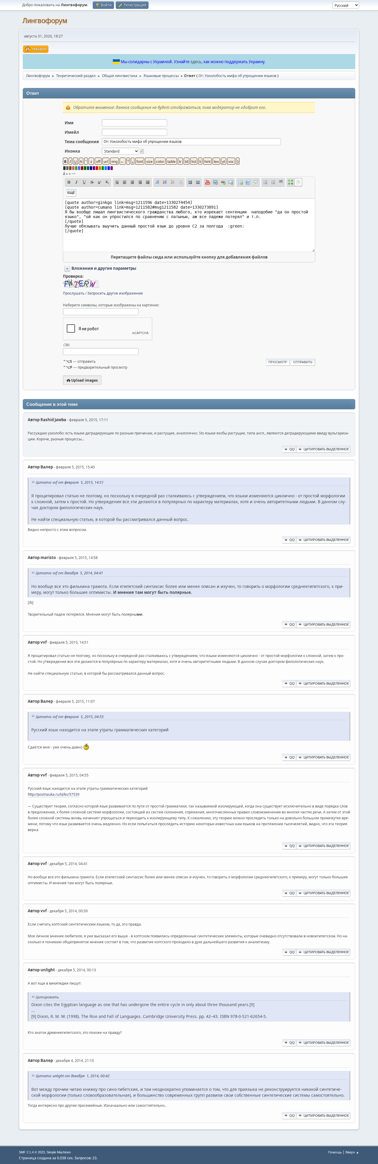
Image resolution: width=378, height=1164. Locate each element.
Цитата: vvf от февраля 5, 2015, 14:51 (70, 482)
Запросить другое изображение (115, 293)
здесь (195, 61)
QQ (292, 449)
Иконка (72, 151)
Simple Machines (59, 1152)
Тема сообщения (82, 141)
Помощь (335, 1152)
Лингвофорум (44, 20)
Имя (69, 122)
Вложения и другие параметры (103, 268)
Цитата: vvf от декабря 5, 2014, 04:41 (69, 573)
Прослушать (73, 293)
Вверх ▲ (352, 1152)
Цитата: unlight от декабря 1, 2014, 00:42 (73, 1075)
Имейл (72, 132)
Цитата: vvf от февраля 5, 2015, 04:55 (70, 716)
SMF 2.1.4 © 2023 (32, 1152)
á (64, 173)
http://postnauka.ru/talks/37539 (53, 794)
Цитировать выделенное (326, 449)
